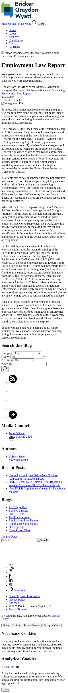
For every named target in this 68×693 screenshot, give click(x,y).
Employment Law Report (16, 93)
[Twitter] (13, 399)
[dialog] (34, 620)
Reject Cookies (32, 625)
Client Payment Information (24, 596)
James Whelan (17, 433)
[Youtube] (10, 585)
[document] (34, 661)
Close (6, 689)
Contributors (16, 40)
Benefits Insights (18, 510)
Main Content (9, 23)
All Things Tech (18, 507)
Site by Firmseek (18, 609)
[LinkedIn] (13, 408)
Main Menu (24, 23)
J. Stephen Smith (11, 100)
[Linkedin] (11, 580)
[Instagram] (11, 572)
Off (17, 667)
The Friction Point (19, 517)
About (12, 33)
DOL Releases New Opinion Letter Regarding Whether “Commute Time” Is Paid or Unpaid (35, 483)
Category (6, 353)
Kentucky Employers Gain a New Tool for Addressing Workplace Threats (33, 477)
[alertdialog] (34, 661)
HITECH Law (17, 513)
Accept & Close (52, 625)
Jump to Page (9, 536)
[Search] (34, 23)
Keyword (6, 363)
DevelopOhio (16, 527)
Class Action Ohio (19, 530)
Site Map (14, 602)
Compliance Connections (23, 523)
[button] (13, 417)
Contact (13, 43)
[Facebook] (13, 390)
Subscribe (20, 590)
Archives (14, 36)
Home (12, 30)
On (8, 667)
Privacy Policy (17, 599)
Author (5, 356)
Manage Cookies (11, 625)
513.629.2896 (24, 436)
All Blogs (14, 46)
